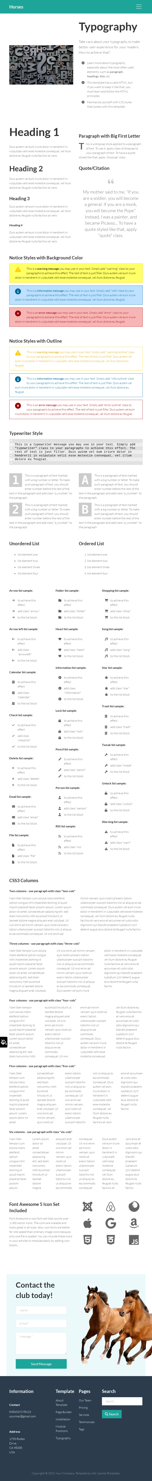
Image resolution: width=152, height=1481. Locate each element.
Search (113, 1414)
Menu (139, 7)
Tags (81, 1429)
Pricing (83, 1407)
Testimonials (87, 1422)
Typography (63, 1438)
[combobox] (122, 1401)
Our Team (85, 1400)
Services (84, 1415)
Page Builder (64, 1412)
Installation (63, 1419)
